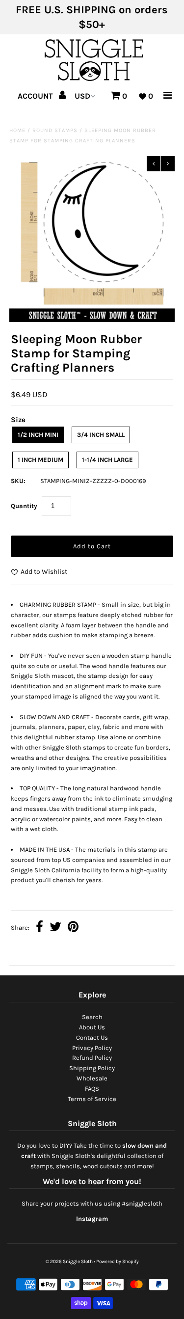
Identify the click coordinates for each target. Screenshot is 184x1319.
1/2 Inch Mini (38, 434)
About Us (92, 1027)
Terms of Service (92, 1099)
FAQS (92, 1088)
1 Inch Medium (40, 459)
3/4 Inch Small (101, 434)
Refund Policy (92, 1057)
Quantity (24, 506)
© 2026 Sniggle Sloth (69, 1262)
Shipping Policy (92, 1068)
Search (92, 1017)
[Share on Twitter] (55, 928)
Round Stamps (55, 130)
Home (17, 130)
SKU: (18, 481)
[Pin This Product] (73, 928)
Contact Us (92, 1037)
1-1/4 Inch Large (107, 459)
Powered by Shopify (117, 1262)
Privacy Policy (92, 1047)
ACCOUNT (36, 96)
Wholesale (92, 1078)
